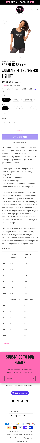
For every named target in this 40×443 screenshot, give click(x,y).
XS (6, 108)
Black (7, 100)
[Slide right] (24, 57)
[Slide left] (15, 57)
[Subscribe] (33, 378)
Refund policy (18, 434)
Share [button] (6, 343)
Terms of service (15, 438)
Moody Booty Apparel (18, 431)
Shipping (4, 85)
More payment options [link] (20, 142)
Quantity (4, 118)
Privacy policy (28, 434)
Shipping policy (27, 438)
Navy (17, 100)
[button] (2, 9)
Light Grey (29, 100)
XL (35, 108)
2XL (6, 113)
